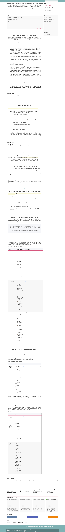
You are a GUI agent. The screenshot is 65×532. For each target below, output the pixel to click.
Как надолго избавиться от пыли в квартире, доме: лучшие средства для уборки (12, 509)
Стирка (45, 25)
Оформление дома (47, 21)
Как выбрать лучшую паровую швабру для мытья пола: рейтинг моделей (37, 491)
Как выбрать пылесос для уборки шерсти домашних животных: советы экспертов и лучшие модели (52, 510)
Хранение (46, 32)
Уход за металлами (48, 30)
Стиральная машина (48, 23)
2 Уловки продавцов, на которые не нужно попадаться (17, 23)
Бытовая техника (47, 5)
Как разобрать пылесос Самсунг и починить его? (38, 509)
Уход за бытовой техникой (49, 12)
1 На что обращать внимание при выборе (15, 17)
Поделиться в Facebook (32, 516)
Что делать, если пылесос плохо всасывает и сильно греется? (25, 509)
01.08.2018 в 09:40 (16, 520)
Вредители (46, 15)
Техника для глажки (48, 10)
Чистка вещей (47, 34)
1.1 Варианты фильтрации (12, 19)
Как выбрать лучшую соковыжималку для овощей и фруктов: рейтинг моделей (51, 491)
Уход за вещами (47, 28)
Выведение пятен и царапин (49, 19)
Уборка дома (46, 26)
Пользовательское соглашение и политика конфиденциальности (39, 526)
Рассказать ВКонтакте (12, 516)
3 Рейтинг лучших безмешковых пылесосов (15, 26)
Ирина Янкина (11, 520)
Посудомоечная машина (49, 7)
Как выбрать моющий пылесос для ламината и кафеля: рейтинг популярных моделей (12, 491)
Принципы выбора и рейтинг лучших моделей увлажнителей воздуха (25, 490)
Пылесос (46, 8)
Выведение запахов (48, 17)
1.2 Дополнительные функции (13, 21)
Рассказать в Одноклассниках (53, 516)
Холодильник (47, 13)
